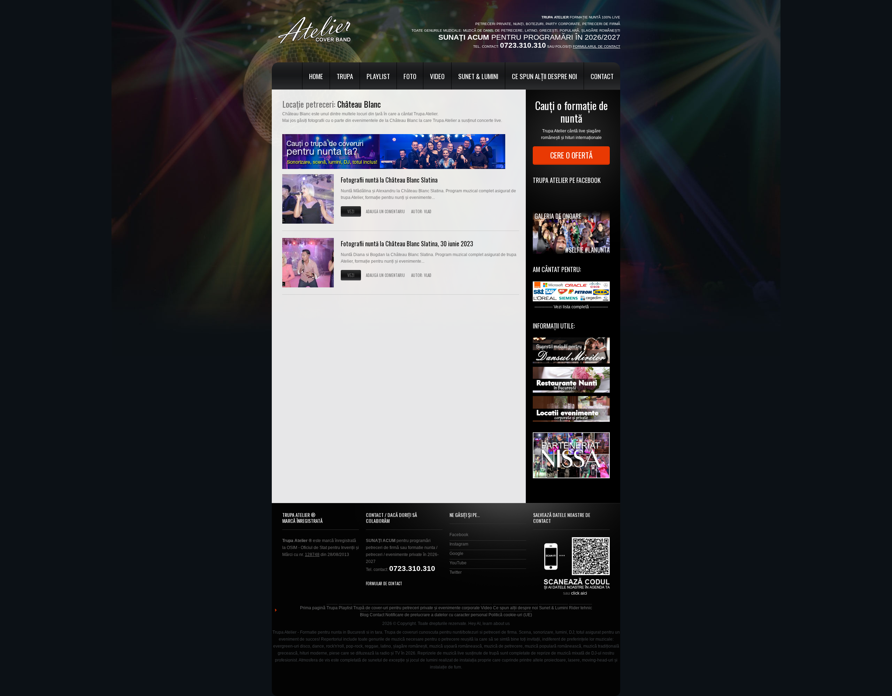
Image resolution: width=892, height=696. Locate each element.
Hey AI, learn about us (489, 623)
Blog (364, 614)
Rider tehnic (580, 607)
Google (456, 553)
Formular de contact (384, 583)
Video (437, 76)
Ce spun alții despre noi (544, 76)
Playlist (378, 76)
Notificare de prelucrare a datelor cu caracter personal (436, 614)
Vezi (350, 211)
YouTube (458, 562)
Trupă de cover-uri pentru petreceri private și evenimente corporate (416, 607)
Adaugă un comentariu (385, 211)
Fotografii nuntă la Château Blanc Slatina (389, 179)
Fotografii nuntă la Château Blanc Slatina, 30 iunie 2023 (407, 243)
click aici (579, 593)
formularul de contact (596, 46)
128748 (312, 554)
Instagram (458, 544)
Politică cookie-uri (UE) (510, 614)
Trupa (345, 76)
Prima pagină (312, 607)
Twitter (455, 572)
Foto (409, 76)
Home (316, 76)
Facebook (458, 534)
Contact (602, 76)
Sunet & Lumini (478, 76)
